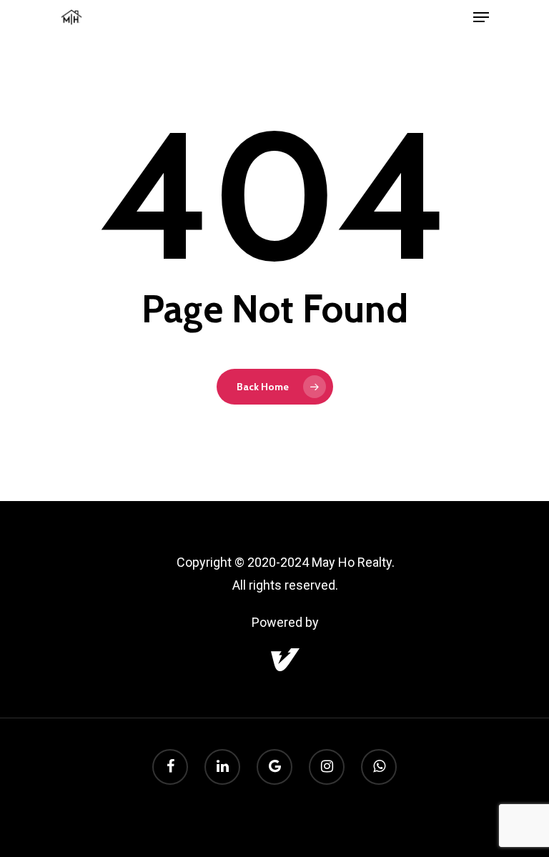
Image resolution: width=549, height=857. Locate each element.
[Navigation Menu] (481, 17)
